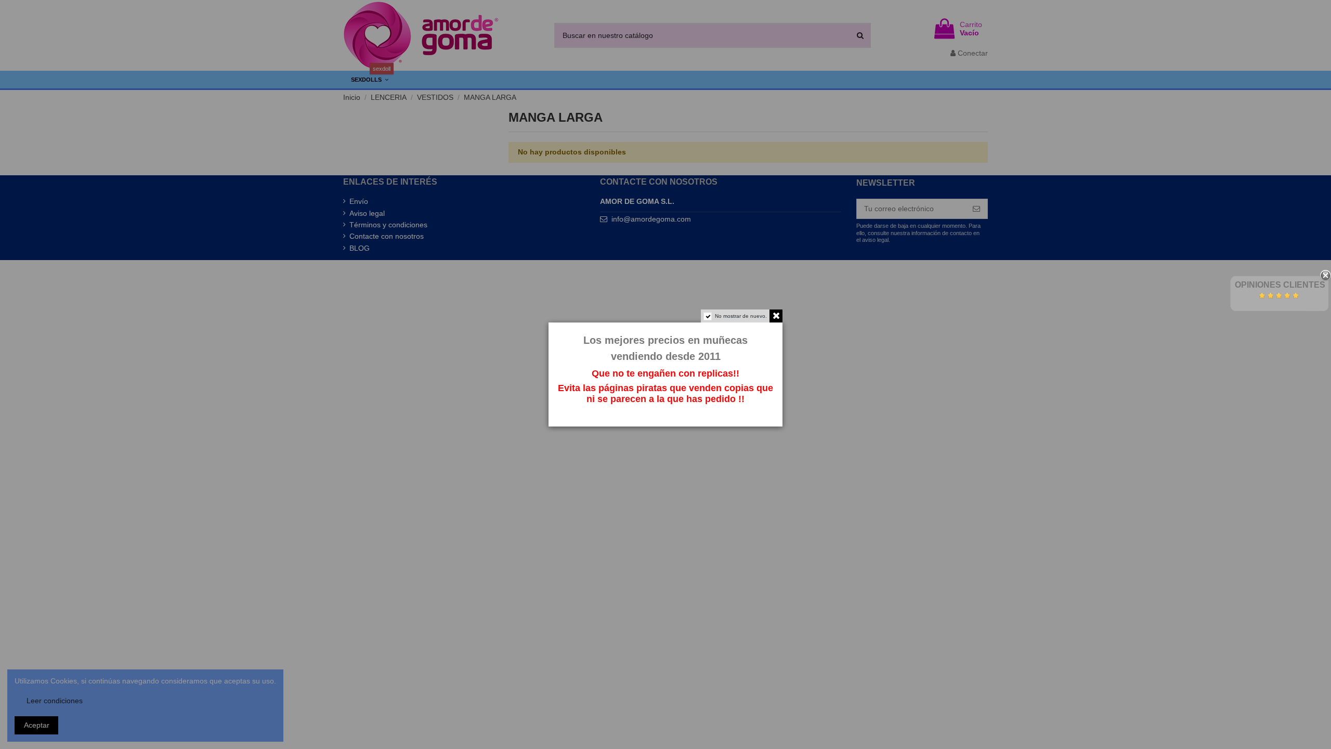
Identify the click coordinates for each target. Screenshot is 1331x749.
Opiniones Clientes (1280, 284)
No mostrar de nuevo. (741, 316)
